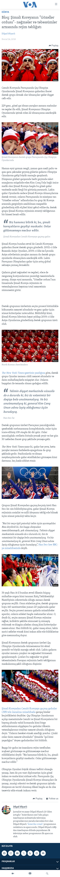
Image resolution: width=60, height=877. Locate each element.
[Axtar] (47, 873)
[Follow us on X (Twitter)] (23, 853)
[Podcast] (36, 853)
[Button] (53, 45)
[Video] (13, 873)
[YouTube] (30, 873)
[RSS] (30, 853)
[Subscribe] (43, 853)
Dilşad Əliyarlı (8, 34)
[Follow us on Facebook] (4, 853)
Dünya (5, 12)
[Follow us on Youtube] (17, 853)
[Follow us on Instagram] (10, 853)
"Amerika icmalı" (35, 824)
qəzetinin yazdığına (24, 373)
